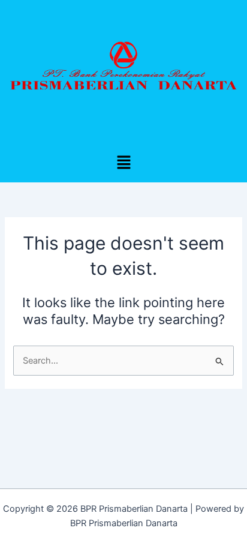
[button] (123, 163)
